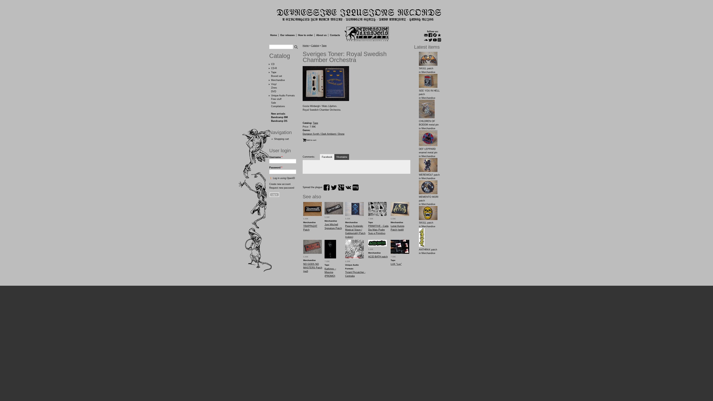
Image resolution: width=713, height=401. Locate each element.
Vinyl (273, 84)
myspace (356, 187)
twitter (334, 187)
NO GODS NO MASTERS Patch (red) (312, 268)
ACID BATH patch (378, 256)
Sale (273, 102)
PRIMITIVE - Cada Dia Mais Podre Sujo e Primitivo (378, 230)
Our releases (287, 35)
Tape (273, 72)
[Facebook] (430, 35)
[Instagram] (439, 40)
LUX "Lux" (396, 264)
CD (272, 64)
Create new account (280, 184)
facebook (327, 187)
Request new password (281, 187)
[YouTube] (435, 40)
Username (275, 157)
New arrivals (278, 113)
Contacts (335, 35)
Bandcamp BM (279, 117)
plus (341, 187)
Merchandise (278, 80)
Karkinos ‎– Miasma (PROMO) (330, 272)
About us (321, 35)
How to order (305, 35)
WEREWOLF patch (429, 174)
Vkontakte (341, 157)
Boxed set (276, 76)
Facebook (327, 157)
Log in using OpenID (284, 178)
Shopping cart (281, 139)
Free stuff (276, 99)
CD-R (274, 68)
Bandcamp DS (279, 121)
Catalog (279, 56)
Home (273, 35)
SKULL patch (426, 68)
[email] (426, 35)
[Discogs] (435, 35)
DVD (273, 91)
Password (275, 167)
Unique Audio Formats (283, 95)
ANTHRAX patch (428, 249)
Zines (274, 87)
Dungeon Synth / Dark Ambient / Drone (323, 134)
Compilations (278, 106)
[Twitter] (430, 40)
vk (348, 187)
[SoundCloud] (426, 40)
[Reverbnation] (439, 35)
